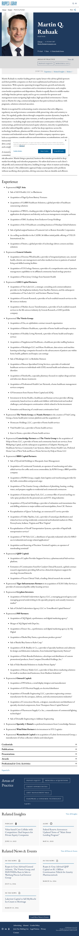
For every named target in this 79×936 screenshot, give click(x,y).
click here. (22, 145)
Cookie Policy (35, 925)
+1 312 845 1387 (50, 42)
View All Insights (71, 814)
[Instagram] (2, 929)
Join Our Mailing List (21, 929)
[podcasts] (8, 929)
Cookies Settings (17, 150)
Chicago (40, 42)
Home (4, 10)
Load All (26, 804)
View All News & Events (69, 851)
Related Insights (59, 71)
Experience (48, 71)
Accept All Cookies (59, 151)
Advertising (17, 925)
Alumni (26, 925)
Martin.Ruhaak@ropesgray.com (47, 44)
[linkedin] (5, 929)
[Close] (66, 140)
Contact (16, 932)
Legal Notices (34, 929)
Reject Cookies (44, 151)
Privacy (43, 929)
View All (70, 59)
